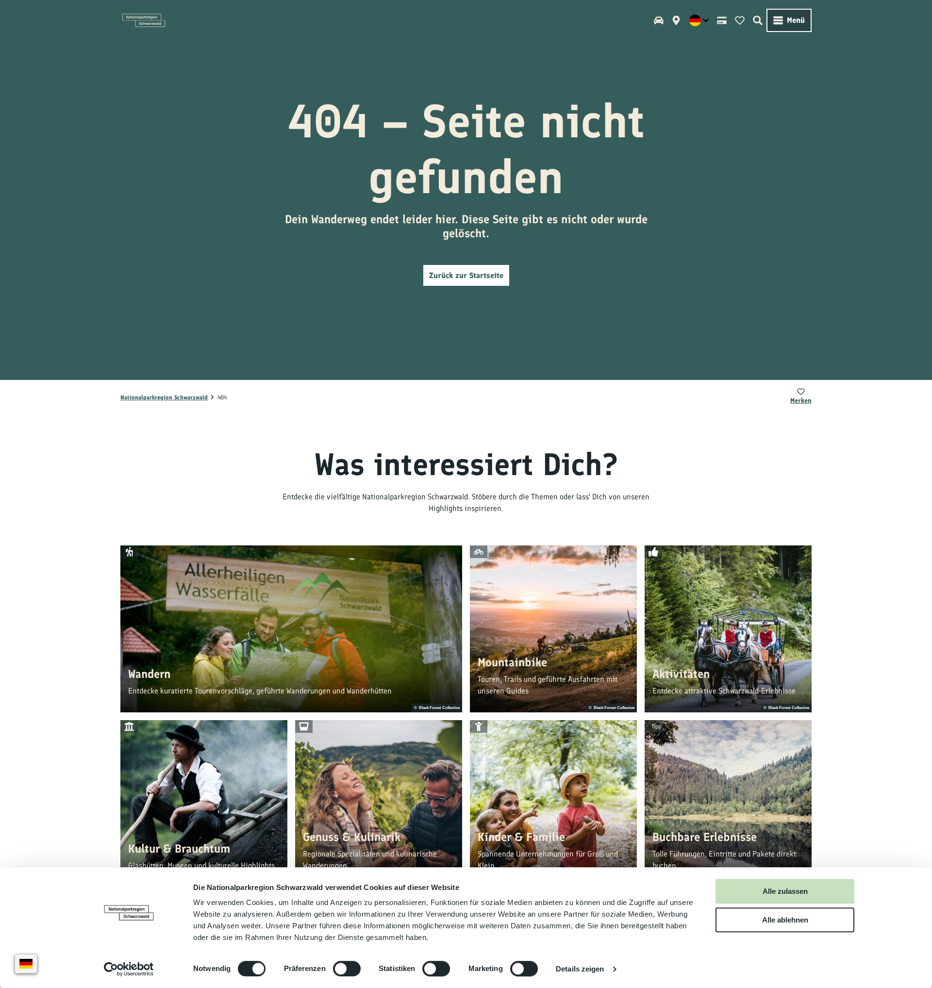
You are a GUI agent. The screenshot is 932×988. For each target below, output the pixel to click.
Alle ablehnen (785, 920)
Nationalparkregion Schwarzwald (164, 397)
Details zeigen (580, 969)
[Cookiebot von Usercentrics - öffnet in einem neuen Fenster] (128, 969)
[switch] (347, 968)
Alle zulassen (785, 891)
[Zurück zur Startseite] (143, 20)
